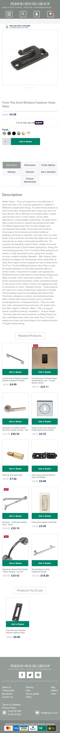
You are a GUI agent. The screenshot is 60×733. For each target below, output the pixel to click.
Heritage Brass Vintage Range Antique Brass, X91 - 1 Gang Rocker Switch (44, 380)
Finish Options (48, 165)
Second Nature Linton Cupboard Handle (41, 570)
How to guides (32, 693)
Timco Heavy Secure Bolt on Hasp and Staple (43, 476)
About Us (6, 687)
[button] (26, 88)
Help (28, 690)
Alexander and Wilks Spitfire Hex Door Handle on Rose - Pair (15, 429)
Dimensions (30, 165)
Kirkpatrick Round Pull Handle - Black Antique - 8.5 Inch (15, 570)
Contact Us (7, 696)
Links (53, 693)
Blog (53, 687)
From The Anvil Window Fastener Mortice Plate (16, 631)
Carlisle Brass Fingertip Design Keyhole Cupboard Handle (15, 379)
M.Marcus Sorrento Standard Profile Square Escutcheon (44, 429)
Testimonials (8, 690)
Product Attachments (30, 180)
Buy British (7, 693)
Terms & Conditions (11, 704)
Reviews (30, 172)
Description (11, 165)
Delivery (11, 172)
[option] (30, 26)
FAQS (29, 696)
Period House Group (30, 3)
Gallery (54, 690)
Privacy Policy (9, 707)
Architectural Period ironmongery (27, 8)
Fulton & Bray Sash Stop (12, 475)
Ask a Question (48, 172)
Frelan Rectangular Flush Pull (44, 522)
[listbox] (30, 133)
